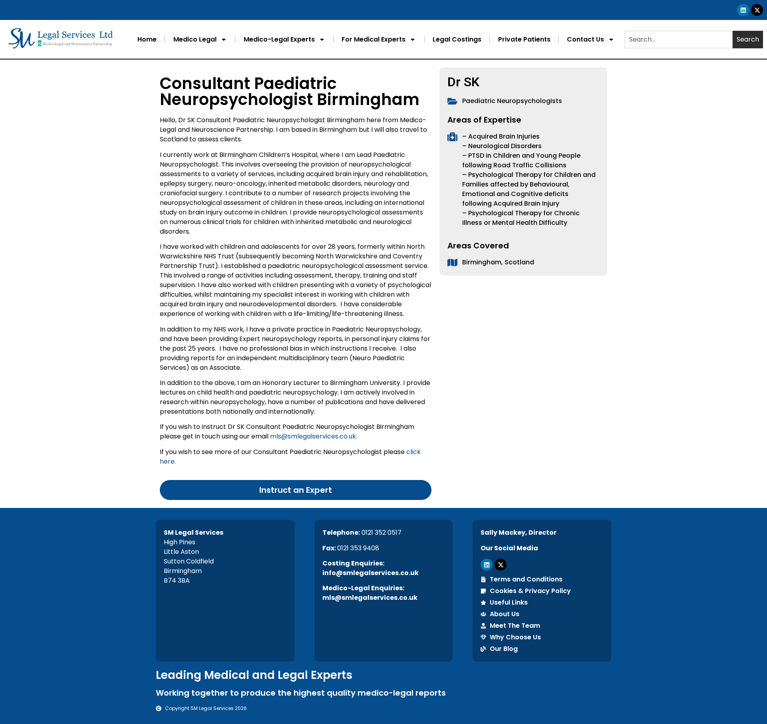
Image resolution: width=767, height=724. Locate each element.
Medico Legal (195, 39)
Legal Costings (457, 39)
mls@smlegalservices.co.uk (313, 436)
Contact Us (585, 39)
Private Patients (524, 39)
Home (147, 39)
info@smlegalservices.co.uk (370, 572)
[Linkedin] (743, 10)
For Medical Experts (373, 39)
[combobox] (679, 39)
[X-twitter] (757, 10)
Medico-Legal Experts (279, 39)
